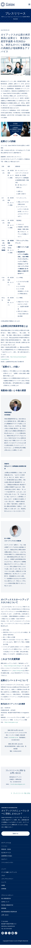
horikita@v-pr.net (14, 737)
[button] (29, 4)
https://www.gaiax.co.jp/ (11, 722)
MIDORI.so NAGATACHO (8, 926)
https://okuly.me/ (18, 670)
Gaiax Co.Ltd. (13, 941)
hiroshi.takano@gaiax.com (17, 784)
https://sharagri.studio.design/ (12, 665)
